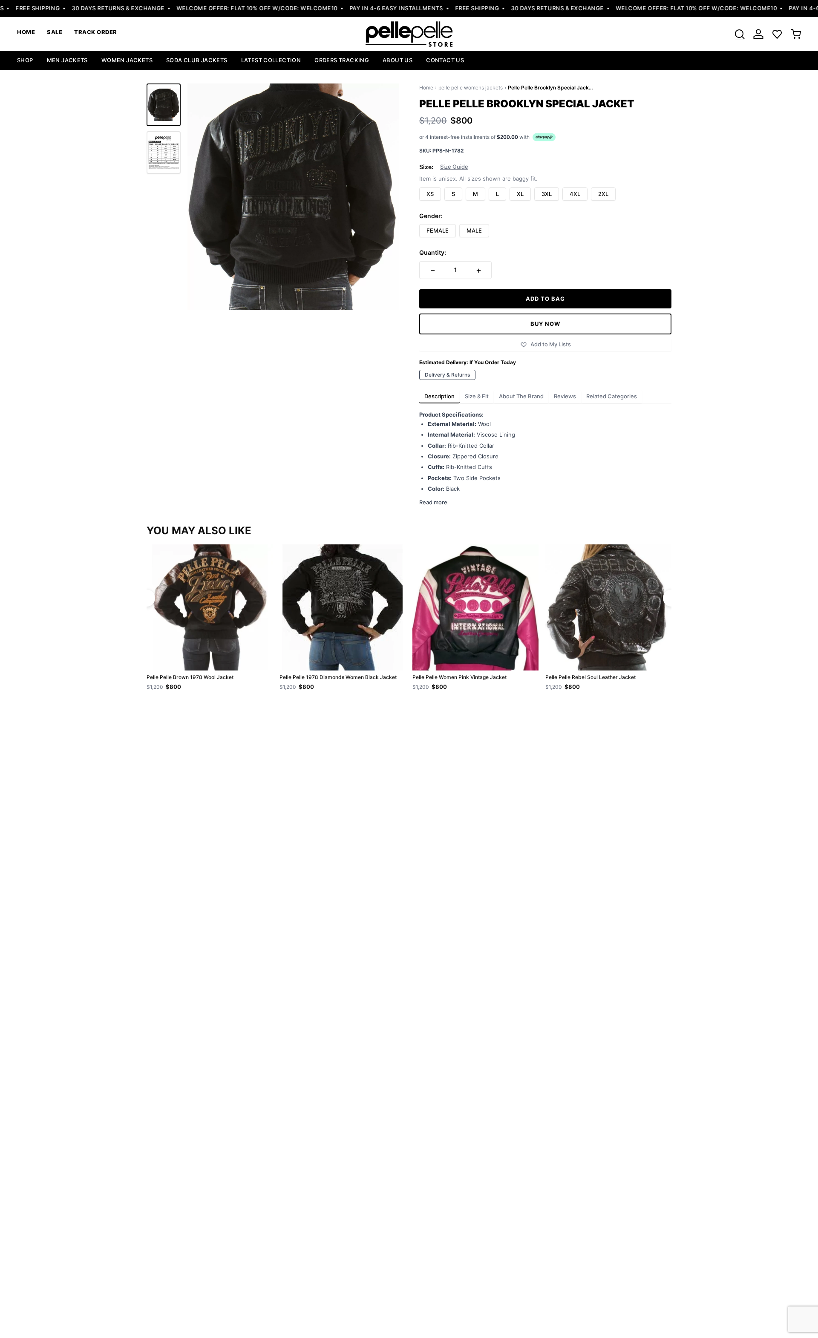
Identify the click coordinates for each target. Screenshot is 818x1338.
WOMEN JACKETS (127, 60)
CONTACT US (445, 60)
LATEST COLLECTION (271, 60)
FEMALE (437, 230)
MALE (474, 230)
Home (426, 87)
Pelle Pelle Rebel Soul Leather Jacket (590, 677)
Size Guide (454, 167)
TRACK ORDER (95, 32)
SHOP (25, 60)
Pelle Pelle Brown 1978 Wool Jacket (190, 677)
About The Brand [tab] (521, 396)
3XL (546, 193)
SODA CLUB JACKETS (197, 60)
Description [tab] (439, 396)
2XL (603, 193)
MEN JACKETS (67, 60)
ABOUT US (397, 60)
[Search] (739, 34)
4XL (575, 193)
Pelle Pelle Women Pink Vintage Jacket (459, 677)
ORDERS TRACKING (341, 60)
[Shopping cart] (796, 34)
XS (430, 193)
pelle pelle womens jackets (470, 87)
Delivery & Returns (447, 374)
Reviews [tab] (565, 396)
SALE (54, 32)
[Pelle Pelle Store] (409, 34)
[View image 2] (164, 152)
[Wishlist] (777, 34)
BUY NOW (545, 323)
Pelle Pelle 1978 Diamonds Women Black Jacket (338, 677)
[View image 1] (164, 104)
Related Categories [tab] (611, 396)
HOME (26, 32)
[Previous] (146, 598)
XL (520, 193)
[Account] (758, 34)
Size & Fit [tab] (477, 396)
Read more (433, 502)
